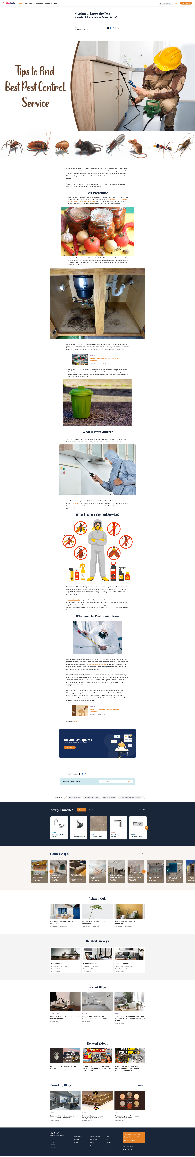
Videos (92, 1142)
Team (107, 1133)
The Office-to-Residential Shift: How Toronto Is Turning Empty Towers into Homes (129, 1018)
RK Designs (74, 880)
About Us (108, 1142)
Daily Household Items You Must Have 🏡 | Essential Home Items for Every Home (97, 1068)
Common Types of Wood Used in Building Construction (127, 1117)
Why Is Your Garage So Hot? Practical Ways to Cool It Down (94, 1017)
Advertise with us (78, 1136)
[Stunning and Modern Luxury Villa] (116, 871)
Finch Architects (115, 880)
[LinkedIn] (126, 1149)
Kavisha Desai (88, 1120)
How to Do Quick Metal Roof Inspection (61, 923)
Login (176, 3)
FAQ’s (107, 1139)
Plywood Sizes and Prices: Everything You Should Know (94, 1117)
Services (76, 1142)
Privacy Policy (53, 1147)
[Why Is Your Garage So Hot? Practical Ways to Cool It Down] (97, 1001)
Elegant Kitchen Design (38, 875)
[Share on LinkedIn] (111, 28)
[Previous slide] (65, 797)
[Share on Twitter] (108, 28)
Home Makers (17, 880)
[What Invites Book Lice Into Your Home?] (65, 1055)
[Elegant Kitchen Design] (39, 871)
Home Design (28, 3)
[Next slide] (143, 797)
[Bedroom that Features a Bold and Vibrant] (97, 871)
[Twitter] (123, 1149)
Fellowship (76, 1139)
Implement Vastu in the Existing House (80, 797)
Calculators (48, 3)
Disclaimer (52, 1144)
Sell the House (129, 797)
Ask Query (69, 747)
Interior (77, 22)
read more (75, 503)
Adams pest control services (97, 664)
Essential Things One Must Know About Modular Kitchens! (63, 1117)
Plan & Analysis (93, 1139)
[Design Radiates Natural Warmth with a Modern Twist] (77, 871)
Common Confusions (95, 1136)
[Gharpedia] (56, 1133)
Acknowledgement (110, 1149)
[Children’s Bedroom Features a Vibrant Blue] (135, 871)
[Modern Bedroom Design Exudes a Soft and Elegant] (58, 871)
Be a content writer (78, 1133)
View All (140, 854)
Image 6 (76, 721)
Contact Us (108, 1145)
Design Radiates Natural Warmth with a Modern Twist (77, 877)
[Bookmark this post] (118, 28)
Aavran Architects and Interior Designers (38, 879)
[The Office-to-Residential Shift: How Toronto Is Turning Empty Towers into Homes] (129, 1001)
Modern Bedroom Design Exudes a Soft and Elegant (58, 874)
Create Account (186, 3)
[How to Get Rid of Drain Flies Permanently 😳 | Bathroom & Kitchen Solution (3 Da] (130, 1055)
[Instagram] (129, 1149)
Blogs (20, 3)
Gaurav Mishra (80, 27)
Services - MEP (54, 1013)
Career (108, 1136)
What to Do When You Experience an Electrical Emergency (65, 1017)
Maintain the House (101, 797)
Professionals (39, 3)
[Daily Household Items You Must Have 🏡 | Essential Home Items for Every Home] (97, 1055)
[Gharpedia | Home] (9, 3)
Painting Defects (57, 963)
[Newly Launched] (97, 824)
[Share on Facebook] (113, 28)
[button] (51, 871)
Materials (85, 1113)
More (55, 3)
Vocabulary (92, 1145)
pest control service (74, 600)
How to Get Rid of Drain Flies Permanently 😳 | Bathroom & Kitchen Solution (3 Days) (127, 1068)
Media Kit (92, 1133)
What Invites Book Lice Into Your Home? (63, 1067)
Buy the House (116, 797)
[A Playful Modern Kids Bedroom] (19, 871)
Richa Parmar (93, 714)
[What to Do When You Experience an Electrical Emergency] (65, 1001)
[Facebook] (132, 1149)
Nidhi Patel (55, 1021)
